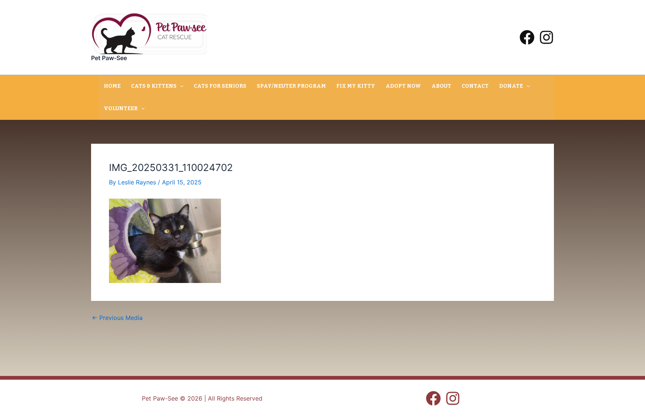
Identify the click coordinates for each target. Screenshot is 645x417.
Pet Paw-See (109, 58)
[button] (180, 86)
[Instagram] (546, 37)
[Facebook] (527, 37)
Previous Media (117, 318)
